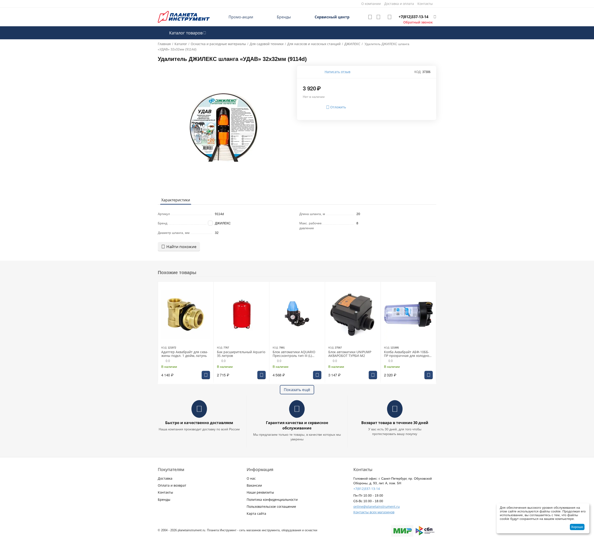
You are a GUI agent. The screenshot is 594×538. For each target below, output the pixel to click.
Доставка (165, 478)
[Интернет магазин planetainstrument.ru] (184, 16)
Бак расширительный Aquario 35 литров (241, 354)
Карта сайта (256, 513)
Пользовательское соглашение (271, 506)
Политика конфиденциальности (272, 499)
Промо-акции (241, 17)
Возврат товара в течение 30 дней (394, 422)
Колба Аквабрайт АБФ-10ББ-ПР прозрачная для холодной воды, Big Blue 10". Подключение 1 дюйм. (408, 354)
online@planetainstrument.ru (376, 506)
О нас (251, 478)
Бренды (284, 17)
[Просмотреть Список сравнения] (378, 17)
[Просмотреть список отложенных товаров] (370, 17)
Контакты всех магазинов (373, 512)
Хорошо (577, 527)
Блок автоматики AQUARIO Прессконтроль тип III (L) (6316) (294, 354)
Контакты (165, 492)
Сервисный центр (332, 17)
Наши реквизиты (260, 492)
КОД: (418, 72)
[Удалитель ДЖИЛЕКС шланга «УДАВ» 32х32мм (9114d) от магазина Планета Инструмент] (224, 128)
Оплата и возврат (172, 485)
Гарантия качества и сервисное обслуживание (297, 425)
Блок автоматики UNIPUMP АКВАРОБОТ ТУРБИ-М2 (349, 354)
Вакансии (254, 485)
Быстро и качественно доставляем (199, 422)
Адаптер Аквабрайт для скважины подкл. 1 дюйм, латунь (184, 354)
